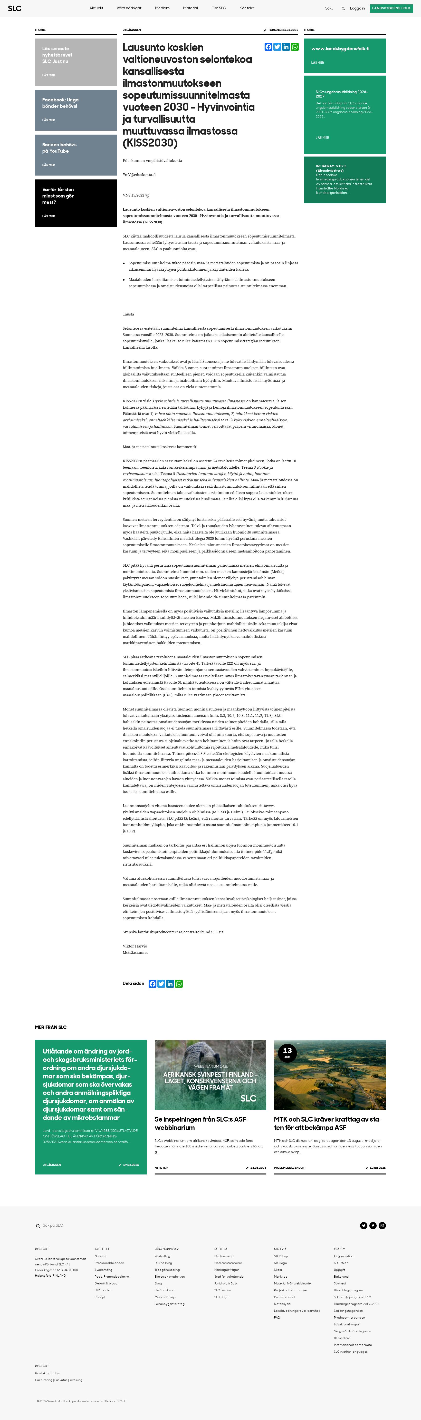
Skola (278, 1270)
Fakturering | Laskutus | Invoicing (58, 1380)
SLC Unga (221, 1297)
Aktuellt (96, 8)
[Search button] (343, 8)
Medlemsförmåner (228, 1263)
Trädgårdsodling (167, 1270)
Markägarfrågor (226, 1270)
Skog (158, 1283)
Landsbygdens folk (391, 8)
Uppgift (339, 1270)
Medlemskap (224, 1256)
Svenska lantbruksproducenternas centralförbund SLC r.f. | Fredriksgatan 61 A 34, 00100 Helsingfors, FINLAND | (60, 1267)
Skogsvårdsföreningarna (352, 1331)
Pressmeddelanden (289, 1168)
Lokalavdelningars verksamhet (297, 1311)
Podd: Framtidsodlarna (112, 1276)
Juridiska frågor (226, 1283)
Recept (100, 1297)
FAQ (277, 1317)
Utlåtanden (132, 30)
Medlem (162, 8)
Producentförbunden (349, 1317)
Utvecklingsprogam (348, 1290)
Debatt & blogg (106, 1283)
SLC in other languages (351, 1352)
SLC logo (280, 1263)
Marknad (281, 1276)
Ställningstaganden (348, 1311)
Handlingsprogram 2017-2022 (356, 1304)
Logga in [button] (357, 8)
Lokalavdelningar (347, 1324)
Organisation (344, 1256)
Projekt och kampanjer (290, 1290)
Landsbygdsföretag (170, 1304)
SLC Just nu (222, 1290)
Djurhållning (163, 1263)
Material (190, 8)
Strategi (340, 1283)
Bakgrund (341, 1276)
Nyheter (161, 1168)
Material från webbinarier (293, 1283)
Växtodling (162, 1256)
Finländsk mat (165, 1290)
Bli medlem (342, 1338)
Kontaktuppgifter (48, 1373)
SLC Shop (281, 1256)
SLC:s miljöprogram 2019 (352, 1297)
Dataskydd (282, 1304)
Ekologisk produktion (170, 1276)
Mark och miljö (165, 1297)
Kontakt (246, 8)
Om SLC (218, 8)
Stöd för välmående (229, 1276)
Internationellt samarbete (353, 1345)
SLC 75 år (341, 1263)
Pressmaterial (284, 1297)
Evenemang (104, 1270)
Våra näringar (129, 8)
